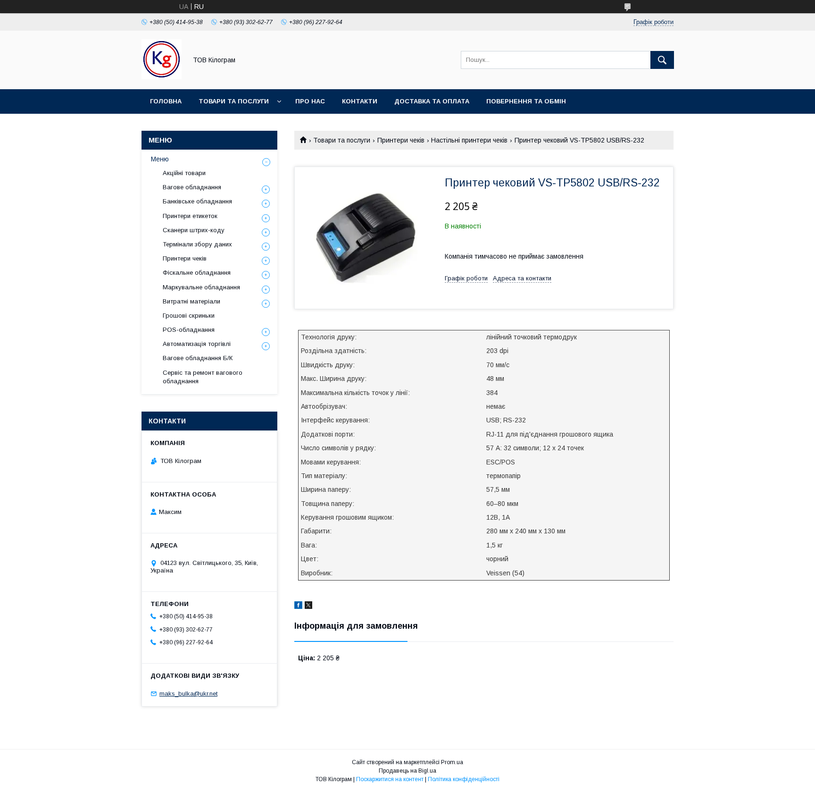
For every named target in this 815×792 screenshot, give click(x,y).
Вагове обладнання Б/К (198, 358)
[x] (308, 606)
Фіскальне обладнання (197, 272)
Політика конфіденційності (463, 779)
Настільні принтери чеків (469, 140)
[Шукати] (662, 60)
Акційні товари (184, 173)
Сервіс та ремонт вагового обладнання (202, 377)
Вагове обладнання (192, 187)
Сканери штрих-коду (194, 230)
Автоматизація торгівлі (197, 343)
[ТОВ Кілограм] (161, 77)
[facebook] (298, 606)
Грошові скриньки (189, 315)
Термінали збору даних (197, 244)
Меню (160, 159)
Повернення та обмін (526, 101)
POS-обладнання (189, 329)
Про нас (310, 101)
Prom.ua (452, 762)
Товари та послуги (234, 101)
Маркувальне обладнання (201, 287)
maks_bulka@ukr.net (188, 693)
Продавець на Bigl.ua (407, 770)
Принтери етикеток (190, 215)
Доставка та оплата (431, 101)
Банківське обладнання (197, 201)
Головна (166, 101)
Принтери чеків (400, 140)
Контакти (359, 101)
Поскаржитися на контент (390, 779)
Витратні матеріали (191, 301)
